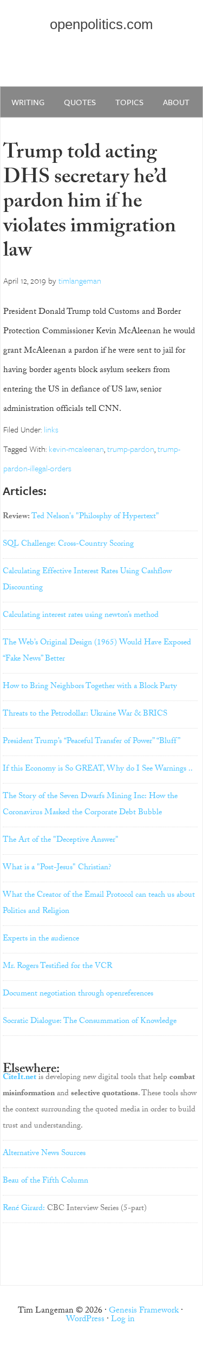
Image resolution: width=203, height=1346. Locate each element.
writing (27, 102)
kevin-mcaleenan (76, 449)
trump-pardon (130, 449)
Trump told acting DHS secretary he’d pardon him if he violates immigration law (89, 203)
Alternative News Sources (44, 1154)
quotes (80, 102)
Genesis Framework (144, 1311)
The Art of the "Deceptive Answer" (61, 841)
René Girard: (24, 1209)
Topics (129, 102)
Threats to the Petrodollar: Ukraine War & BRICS (85, 715)
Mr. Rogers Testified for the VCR (57, 967)
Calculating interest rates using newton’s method (81, 616)
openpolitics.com (101, 24)
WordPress (85, 1320)
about (176, 102)
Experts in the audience (41, 939)
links (51, 429)
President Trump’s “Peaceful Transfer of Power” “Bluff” (91, 742)
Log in (123, 1320)
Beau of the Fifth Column (45, 1182)
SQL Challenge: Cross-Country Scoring (68, 545)
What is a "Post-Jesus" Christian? (57, 868)
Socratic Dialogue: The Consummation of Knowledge (89, 1022)
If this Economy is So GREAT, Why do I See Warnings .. (98, 770)
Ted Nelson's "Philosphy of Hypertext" (95, 517)
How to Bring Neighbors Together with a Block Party (90, 687)
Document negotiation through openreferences (78, 994)
